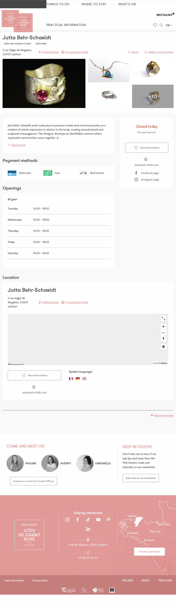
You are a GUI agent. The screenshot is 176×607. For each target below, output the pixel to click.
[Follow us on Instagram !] (67, 520)
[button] (161, 25)
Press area (165, 580)
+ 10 (153, 96)
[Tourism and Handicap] (112, 590)
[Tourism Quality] (84, 590)
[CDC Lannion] (69, 590)
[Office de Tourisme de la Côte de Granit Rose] (23, 19)
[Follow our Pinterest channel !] (108, 520)
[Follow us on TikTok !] (88, 520)
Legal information (14, 580)
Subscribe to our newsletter (140, 478)
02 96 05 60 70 (88, 557)
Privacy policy (40, 580)
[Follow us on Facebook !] (78, 520)
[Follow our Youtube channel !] (98, 520)
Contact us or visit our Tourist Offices (33, 481)
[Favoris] (155, 25)
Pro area (127, 580)
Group (145, 580)
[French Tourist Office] (98, 590)
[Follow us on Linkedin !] (88, 529)
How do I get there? (149, 551)
